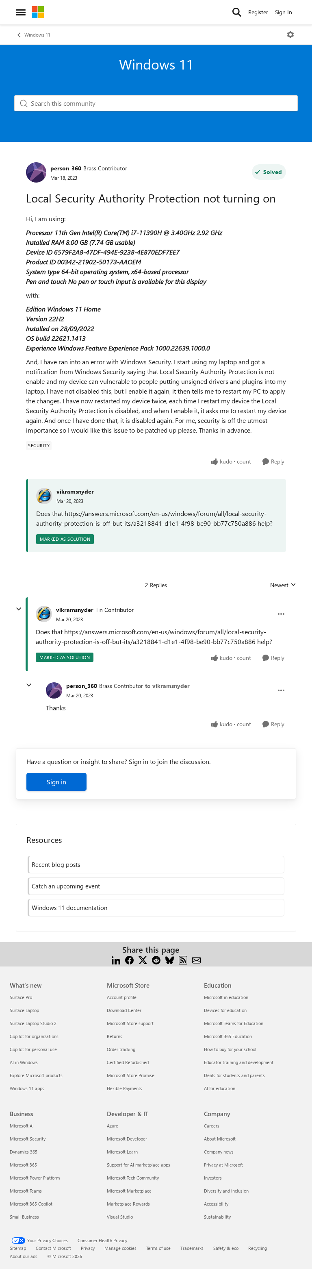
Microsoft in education (226, 997)
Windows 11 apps (27, 1088)
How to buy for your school (230, 1049)
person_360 (65, 168)
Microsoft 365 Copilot (31, 1204)
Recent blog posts (56, 864)
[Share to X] (143, 959)
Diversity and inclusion (226, 1191)
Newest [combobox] (283, 585)
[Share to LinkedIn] (116, 959)
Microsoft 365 (23, 1165)
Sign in (56, 781)
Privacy (88, 1248)
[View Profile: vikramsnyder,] (44, 496)
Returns (114, 1036)
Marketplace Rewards (128, 1204)
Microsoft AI (22, 1126)
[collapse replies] (19, 609)
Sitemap (18, 1248)
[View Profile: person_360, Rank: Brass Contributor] (36, 172)
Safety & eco (225, 1248)
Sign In (283, 12)
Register (258, 12)
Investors (213, 1178)
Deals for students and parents (234, 1075)
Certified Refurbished (128, 1062)
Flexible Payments (124, 1088)
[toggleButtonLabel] (290, 34)
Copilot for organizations (34, 1036)
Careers (211, 1126)
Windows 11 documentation (69, 907)
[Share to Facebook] (129, 959)
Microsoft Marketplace (129, 1191)
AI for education (219, 1088)
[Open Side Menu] (21, 12)
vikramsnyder (75, 491)
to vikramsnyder (167, 686)
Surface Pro (21, 997)
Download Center (124, 1010)
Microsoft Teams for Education (233, 1023)
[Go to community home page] (38, 12)
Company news (219, 1152)
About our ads (23, 1256)
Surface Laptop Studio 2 (33, 1023)
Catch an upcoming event (66, 886)
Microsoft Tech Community (133, 1178)
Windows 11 (37, 34)
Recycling (257, 1248)
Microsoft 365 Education (228, 1036)
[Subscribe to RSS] (183, 959)
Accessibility (216, 1204)
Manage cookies (120, 1248)
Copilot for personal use (33, 1049)
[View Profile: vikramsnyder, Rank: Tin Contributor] (44, 614)
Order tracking (121, 1049)
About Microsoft (220, 1139)
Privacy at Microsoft (223, 1165)
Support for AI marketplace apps (138, 1165)
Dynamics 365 (23, 1152)
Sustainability (217, 1217)
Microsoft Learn (122, 1152)
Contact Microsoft (53, 1248)
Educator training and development (238, 1062)
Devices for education (225, 1010)
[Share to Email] (196, 959)
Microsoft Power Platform (35, 1178)
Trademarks (192, 1248)
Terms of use (158, 1248)
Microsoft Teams (26, 1191)
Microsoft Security (28, 1139)
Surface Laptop (24, 1010)
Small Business (24, 1217)
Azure (112, 1126)
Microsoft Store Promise (130, 1075)
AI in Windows (24, 1062)
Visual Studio (120, 1217)
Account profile (121, 997)
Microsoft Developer (127, 1139)
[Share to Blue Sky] (169, 959)
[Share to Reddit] (156, 959)
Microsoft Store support (130, 1023)
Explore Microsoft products (36, 1075)
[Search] (237, 12)
